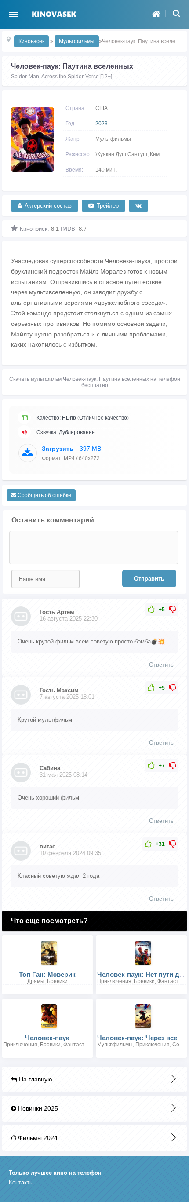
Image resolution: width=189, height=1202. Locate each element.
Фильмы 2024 (37, 1137)
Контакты (21, 1182)
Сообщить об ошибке (43, 495)
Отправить (149, 578)
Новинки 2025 (37, 1108)
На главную (34, 1079)
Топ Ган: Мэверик (47, 974)
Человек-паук (47, 1037)
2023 (101, 124)
